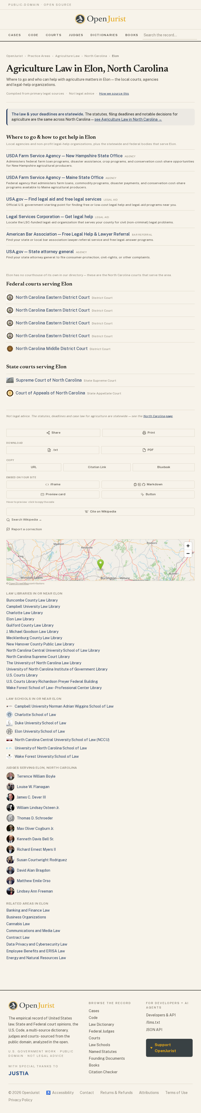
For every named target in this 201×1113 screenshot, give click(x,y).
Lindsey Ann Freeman (35, 891)
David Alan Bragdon (33, 870)
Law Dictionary (101, 1024)
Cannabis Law (18, 924)
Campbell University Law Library (33, 606)
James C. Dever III (31, 797)
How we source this (114, 93)
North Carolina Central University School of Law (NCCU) (62, 740)
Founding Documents (107, 1058)
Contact (87, 1093)
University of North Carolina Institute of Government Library (56, 669)
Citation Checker (103, 1072)
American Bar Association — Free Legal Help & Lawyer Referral (68, 234)
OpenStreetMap (19, 583)
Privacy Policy (20, 1100)
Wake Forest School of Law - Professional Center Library (54, 688)
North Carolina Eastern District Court (53, 297)
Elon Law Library (20, 619)
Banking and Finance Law (28, 910)
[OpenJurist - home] (100, 19)
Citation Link (97, 467)
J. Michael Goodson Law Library (32, 632)
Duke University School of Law (40, 723)
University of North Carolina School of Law (51, 748)
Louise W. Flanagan (33, 787)
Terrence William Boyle (36, 776)
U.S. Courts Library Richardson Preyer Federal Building (52, 681)
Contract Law (18, 937)
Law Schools (99, 1045)
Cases (14, 35)
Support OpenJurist (163, 1047)
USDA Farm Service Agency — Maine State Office (54, 177)
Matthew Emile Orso (34, 881)
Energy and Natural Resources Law (36, 958)
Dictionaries (104, 35)
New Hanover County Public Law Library (40, 644)
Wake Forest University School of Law (47, 756)
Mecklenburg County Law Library (34, 638)
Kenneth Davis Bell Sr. (35, 839)
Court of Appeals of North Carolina (50, 393)
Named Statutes (103, 1052)
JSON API (154, 1030)
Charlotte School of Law (35, 715)
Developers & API (161, 1015)
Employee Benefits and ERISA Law (35, 951)
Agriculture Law (67, 56)
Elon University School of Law (40, 731)
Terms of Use (176, 1093)
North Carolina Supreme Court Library (38, 657)
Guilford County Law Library (29, 625)
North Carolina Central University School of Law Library (53, 650)
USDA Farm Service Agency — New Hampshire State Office (64, 155)
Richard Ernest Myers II (36, 849)
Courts (54, 35)
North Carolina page (158, 416)
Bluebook (163, 467)
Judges (76, 35)
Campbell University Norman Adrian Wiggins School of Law (64, 706)
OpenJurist (14, 56)
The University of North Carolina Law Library (43, 663)
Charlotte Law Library (24, 613)
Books (131, 35)
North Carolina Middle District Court (52, 348)
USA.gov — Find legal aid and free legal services (54, 199)
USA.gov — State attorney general (40, 251)
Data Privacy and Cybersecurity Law (36, 944)
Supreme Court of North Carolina (49, 380)
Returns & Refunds (116, 1093)
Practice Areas (39, 56)
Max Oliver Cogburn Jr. (35, 828)
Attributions (149, 1093)
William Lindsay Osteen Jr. (38, 808)
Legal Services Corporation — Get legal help (49, 216)
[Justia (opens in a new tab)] (18, 1073)
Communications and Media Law (33, 931)
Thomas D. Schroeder (35, 818)
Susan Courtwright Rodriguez (42, 860)
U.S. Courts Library (21, 675)
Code (33, 35)
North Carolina (96, 56)
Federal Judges (101, 1031)
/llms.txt (153, 1022)
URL (34, 467)
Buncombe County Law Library (32, 600)
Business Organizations (26, 917)
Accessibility (60, 1093)
